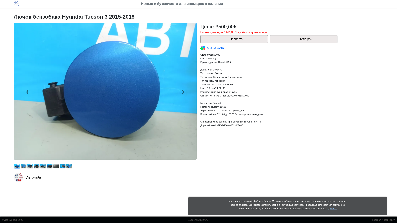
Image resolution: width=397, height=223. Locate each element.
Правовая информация (383, 220)
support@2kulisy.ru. (198, 220)
